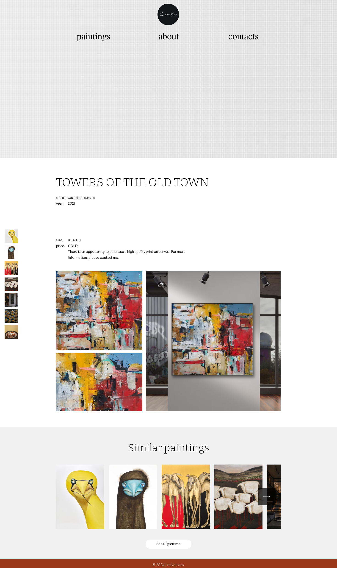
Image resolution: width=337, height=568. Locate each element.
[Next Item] (267, 496)
